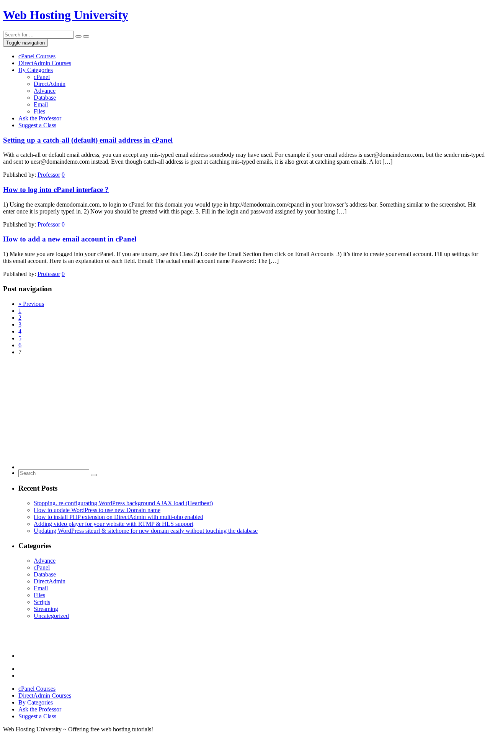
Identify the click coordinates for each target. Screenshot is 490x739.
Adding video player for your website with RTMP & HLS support (113, 524)
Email (41, 104)
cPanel (42, 77)
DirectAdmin (49, 83)
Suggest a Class (37, 125)
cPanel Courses (37, 56)
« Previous (31, 304)
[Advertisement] (248, 415)
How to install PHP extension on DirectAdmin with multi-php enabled (118, 517)
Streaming (46, 609)
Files (39, 111)
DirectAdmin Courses (44, 63)
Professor (49, 174)
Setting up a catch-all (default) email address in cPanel (88, 140)
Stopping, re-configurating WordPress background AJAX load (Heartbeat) (123, 503)
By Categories (35, 70)
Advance (45, 90)
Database (45, 97)
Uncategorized (51, 616)
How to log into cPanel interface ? (56, 190)
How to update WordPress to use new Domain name (97, 510)
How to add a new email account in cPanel (69, 239)
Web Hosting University (65, 15)
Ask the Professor (39, 118)
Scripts (42, 602)
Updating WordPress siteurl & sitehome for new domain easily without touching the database (146, 530)
